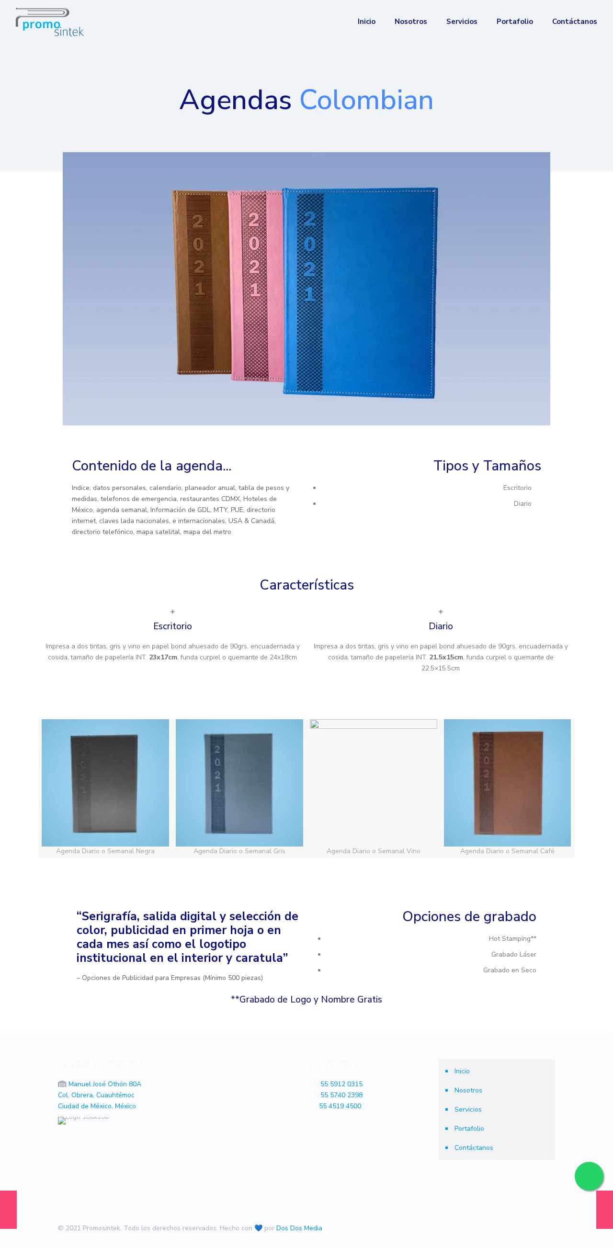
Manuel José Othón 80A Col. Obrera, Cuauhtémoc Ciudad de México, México (99, 1095)
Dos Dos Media (299, 1228)
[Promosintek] (50, 21)
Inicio (462, 1071)
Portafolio (469, 1128)
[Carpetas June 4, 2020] (8, 1210)
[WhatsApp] (493, 1228)
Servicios (468, 1109)
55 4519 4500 (340, 1106)
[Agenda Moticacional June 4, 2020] (604, 1210)
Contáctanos (473, 1147)
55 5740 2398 (341, 1095)
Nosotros (468, 1090)
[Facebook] (506, 1228)
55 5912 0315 (341, 1084)
